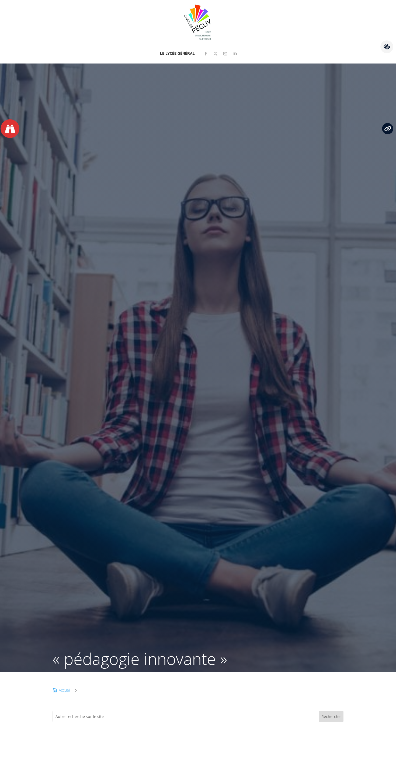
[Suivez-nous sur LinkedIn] (235, 53)
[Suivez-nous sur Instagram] (225, 53)
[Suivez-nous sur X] (215, 53)
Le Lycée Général (177, 53)
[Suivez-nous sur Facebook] (206, 53)
